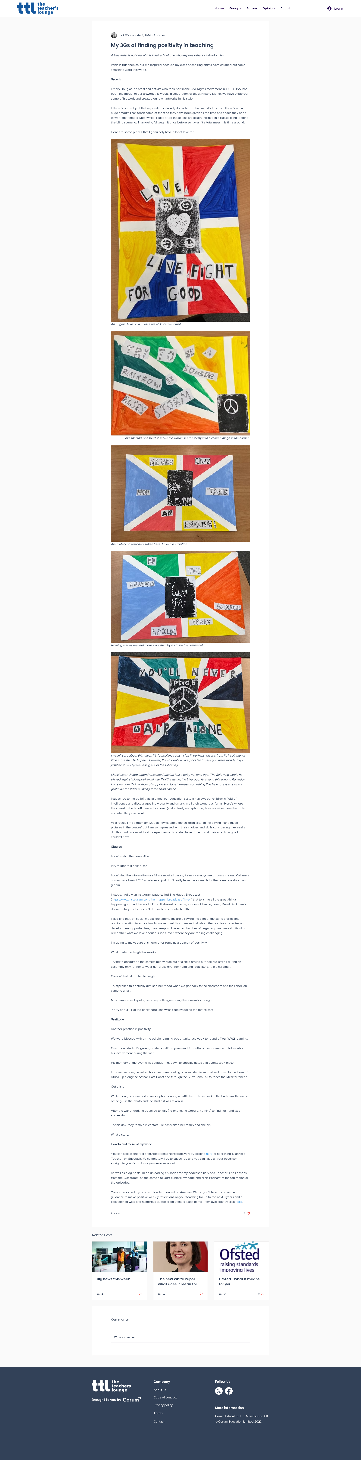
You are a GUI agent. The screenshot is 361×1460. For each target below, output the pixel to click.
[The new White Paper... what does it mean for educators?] (180, 1257)
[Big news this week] (119, 1257)
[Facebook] (229, 1391)
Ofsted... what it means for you (239, 1281)
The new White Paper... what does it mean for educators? (178, 1282)
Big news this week (113, 1279)
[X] (219, 1391)
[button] (235, 8)
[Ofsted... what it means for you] (241, 1257)
